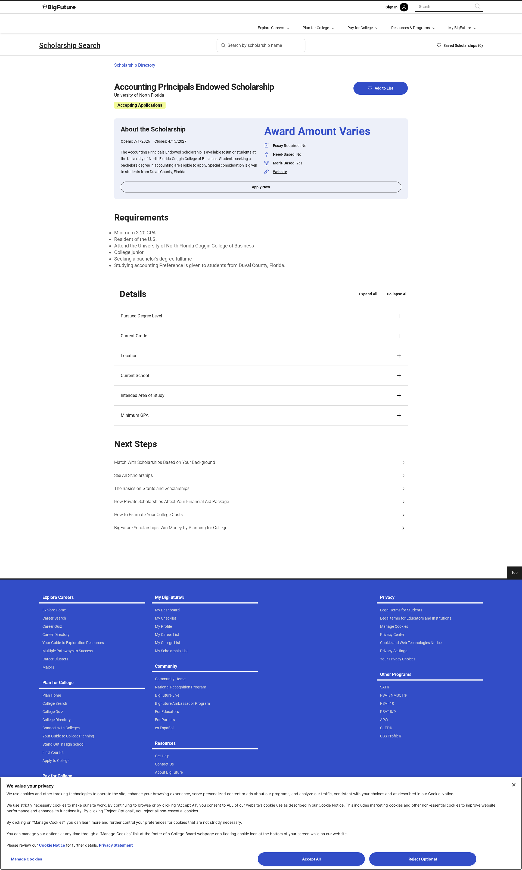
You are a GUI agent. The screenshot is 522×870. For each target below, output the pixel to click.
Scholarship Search (69, 45)
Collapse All (397, 294)
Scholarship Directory (134, 65)
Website (280, 172)
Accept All (311, 859)
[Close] (514, 785)
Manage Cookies (26, 859)
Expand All (368, 294)
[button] (261, 316)
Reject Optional (423, 859)
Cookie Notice (52, 845)
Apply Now (261, 187)
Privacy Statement (116, 845)
